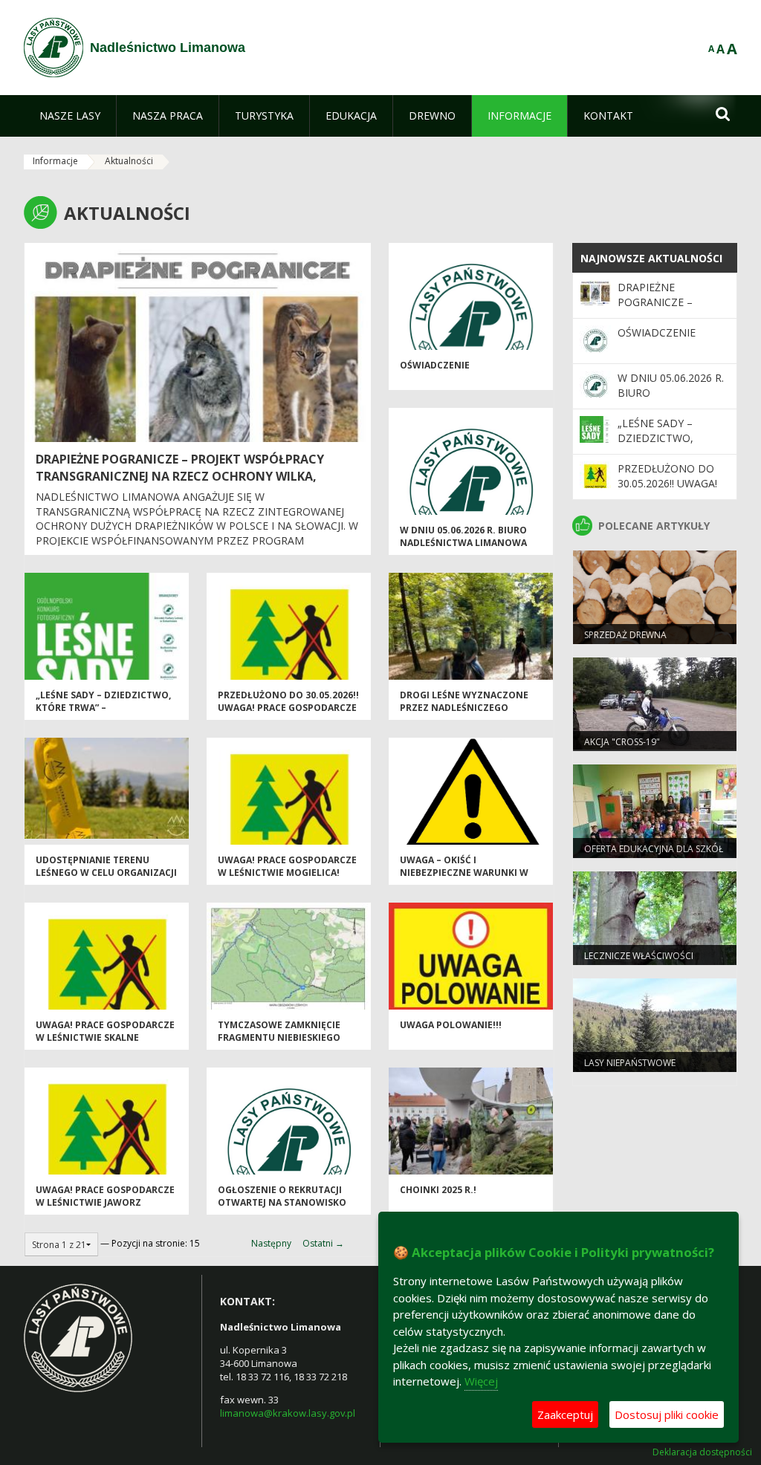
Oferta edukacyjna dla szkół (653, 848)
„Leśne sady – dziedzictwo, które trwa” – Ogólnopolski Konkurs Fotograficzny (103, 714)
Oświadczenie (435, 365)
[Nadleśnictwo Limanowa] (53, 47)
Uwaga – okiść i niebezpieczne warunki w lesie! (464, 873)
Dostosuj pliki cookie (667, 1414)
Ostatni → (323, 1243)
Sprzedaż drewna (625, 634)
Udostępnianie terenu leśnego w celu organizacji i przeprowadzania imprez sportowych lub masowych (107, 879)
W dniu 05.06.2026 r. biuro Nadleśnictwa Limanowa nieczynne (463, 543)
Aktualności (129, 161)
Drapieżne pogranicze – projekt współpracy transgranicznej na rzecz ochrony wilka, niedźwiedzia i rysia (180, 476)
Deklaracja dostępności (702, 1452)
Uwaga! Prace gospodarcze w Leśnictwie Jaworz (105, 1196)
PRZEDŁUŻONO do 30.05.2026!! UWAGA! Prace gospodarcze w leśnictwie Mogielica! (288, 708)
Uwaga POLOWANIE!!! (451, 1025)
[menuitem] (70, 116)
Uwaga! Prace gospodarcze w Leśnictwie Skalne (105, 1031)
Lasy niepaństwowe (630, 1062)
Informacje (55, 161)
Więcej (481, 1381)
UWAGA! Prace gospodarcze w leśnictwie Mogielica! (287, 866)
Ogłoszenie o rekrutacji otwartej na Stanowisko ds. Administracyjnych (282, 1202)
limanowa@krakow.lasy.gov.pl (287, 1413)
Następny (271, 1243)
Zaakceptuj (565, 1414)
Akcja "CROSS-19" (622, 741)
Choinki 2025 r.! (438, 1189)
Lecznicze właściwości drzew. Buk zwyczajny (638, 962)
